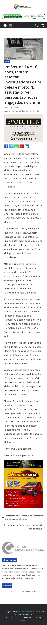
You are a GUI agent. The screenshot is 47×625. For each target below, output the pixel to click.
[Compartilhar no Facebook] (6, 146)
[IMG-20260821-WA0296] (23, 469)
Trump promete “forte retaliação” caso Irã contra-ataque (23, 527)
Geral (7, 61)
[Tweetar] (11, 146)
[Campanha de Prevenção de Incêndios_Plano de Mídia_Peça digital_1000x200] (23, 461)
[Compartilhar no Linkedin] (27, 146)
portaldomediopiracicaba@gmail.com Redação (22, 111)
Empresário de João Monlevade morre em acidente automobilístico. (24, 517)
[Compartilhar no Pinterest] (22, 146)
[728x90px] (23, 15)
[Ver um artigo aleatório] (42, 25)
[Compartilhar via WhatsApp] (16, 146)
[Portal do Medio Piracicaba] (5, 25)
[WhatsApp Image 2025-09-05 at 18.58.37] (23, 115)
